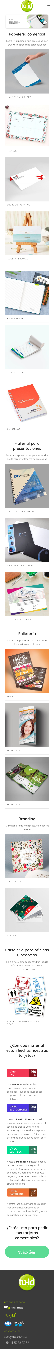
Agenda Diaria (15, 318)
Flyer (10, 696)
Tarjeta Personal (17, 259)
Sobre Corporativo (18, 205)
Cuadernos (13, 429)
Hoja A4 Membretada (19, 97)
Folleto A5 (13, 804)
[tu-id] (27, 6)
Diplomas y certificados (21, 619)
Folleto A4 (13, 750)
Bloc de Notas (15, 372)
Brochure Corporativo (21, 511)
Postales (12, 935)
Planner (12, 151)
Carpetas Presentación (21, 565)
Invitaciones (14, 881)
